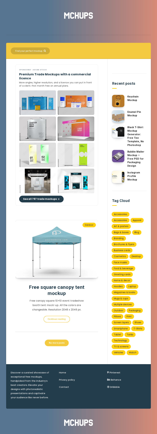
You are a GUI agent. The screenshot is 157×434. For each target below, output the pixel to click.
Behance (116, 379)
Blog (136, 232)
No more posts (57, 343)
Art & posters (121, 226)
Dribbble (115, 387)
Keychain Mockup (133, 98)
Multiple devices (123, 304)
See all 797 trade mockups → (41, 199)
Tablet (117, 334)
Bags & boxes (121, 232)
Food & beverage (123, 268)
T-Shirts (138, 328)
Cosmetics (120, 256)
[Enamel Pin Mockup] (118, 116)
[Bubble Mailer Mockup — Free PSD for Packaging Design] (118, 156)
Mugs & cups (121, 298)
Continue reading (57, 319)
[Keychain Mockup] (118, 101)
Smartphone (121, 328)
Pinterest (115, 372)
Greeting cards (122, 274)
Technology (120, 340)
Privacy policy (67, 379)
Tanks (130, 334)
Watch (132, 352)
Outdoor (89, 224)
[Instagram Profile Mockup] (118, 177)
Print (129, 316)
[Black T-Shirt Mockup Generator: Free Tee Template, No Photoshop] (118, 132)
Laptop (132, 286)
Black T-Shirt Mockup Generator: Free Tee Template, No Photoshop (135, 136)
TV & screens (121, 346)
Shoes (138, 322)
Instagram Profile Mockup (133, 176)
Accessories (120, 214)
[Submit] (45, 50)
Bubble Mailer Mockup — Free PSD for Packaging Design (135, 158)
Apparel (137, 220)
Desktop (136, 256)
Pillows (117, 316)
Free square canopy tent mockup (56, 290)
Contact (64, 387)
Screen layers (121, 322)
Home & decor (122, 280)
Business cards (122, 250)
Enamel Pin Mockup (134, 113)
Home (62, 372)
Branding (119, 238)
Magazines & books (124, 292)
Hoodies (118, 286)
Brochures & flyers (124, 244)
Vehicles (118, 352)
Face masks (120, 262)
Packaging (134, 310)
